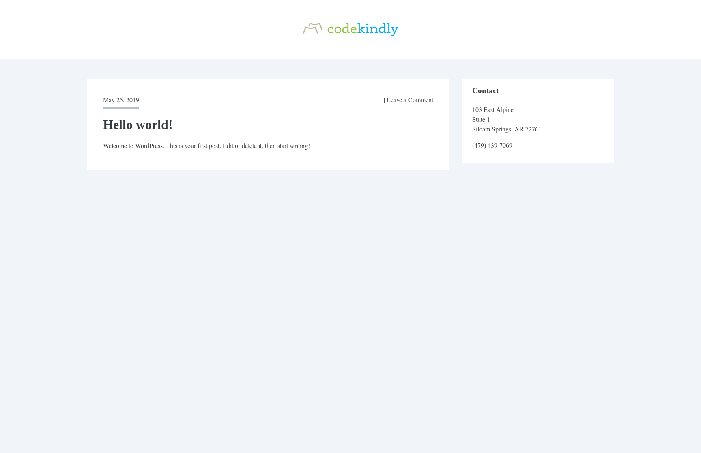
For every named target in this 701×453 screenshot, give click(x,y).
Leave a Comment (410, 99)
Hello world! (138, 124)
